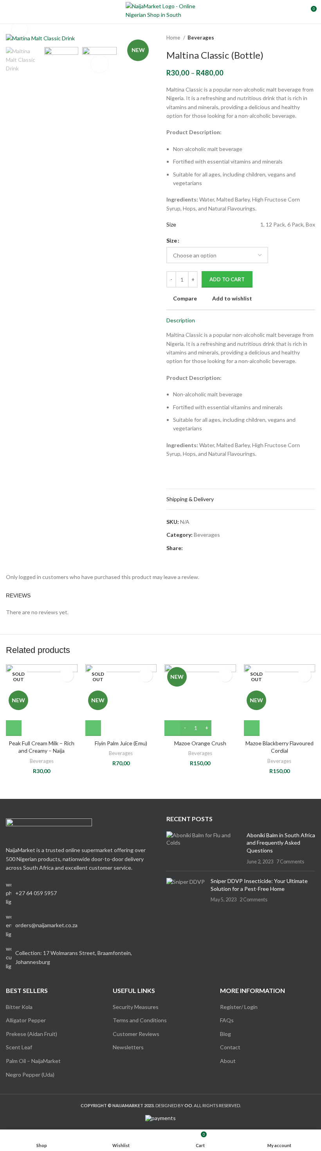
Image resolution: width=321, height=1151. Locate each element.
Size (171, 240)
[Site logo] (161, 11)
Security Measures (136, 1007)
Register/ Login (239, 1007)
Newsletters (128, 1047)
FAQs (227, 1020)
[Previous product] (295, 38)
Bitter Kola (19, 1007)
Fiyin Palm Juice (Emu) (121, 743)
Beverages (201, 37)
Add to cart (227, 279)
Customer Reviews (136, 1034)
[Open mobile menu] (9, 12)
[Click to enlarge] (19, 29)
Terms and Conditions (140, 1020)
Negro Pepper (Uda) (30, 1074)
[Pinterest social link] (207, 548)
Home (173, 37)
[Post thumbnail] (203, 848)
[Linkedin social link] (216, 548)
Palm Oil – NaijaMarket (33, 1060)
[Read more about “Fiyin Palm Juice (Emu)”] (93, 728)
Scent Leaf (19, 1047)
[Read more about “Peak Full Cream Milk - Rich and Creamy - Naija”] (14, 728)
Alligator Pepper (26, 1020)
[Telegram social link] (225, 548)
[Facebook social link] (189, 548)
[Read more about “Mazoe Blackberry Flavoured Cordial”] (252, 728)
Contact (230, 1047)
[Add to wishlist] (67, 675)
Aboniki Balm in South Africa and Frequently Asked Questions (281, 843)
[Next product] (311, 38)
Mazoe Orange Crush (200, 743)
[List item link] (80, 925)
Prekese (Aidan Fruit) (31, 1034)
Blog (225, 1034)
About (228, 1060)
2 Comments (253, 900)
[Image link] (49, 827)
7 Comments (290, 862)
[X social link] (198, 548)
